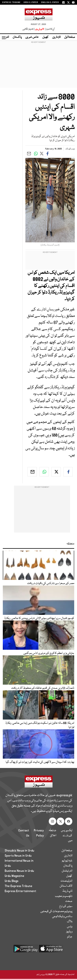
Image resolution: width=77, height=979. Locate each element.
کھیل (45, 37)
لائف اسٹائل (66, 886)
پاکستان (17, 37)
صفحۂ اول (69, 37)
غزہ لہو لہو (67, 860)
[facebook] (68, 471)
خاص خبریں (32, 37)
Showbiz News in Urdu (19, 850)
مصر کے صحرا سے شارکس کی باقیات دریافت (50, 583)
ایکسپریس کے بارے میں (66, 835)
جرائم (69, 937)
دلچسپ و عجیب (63, 896)
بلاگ (69, 921)
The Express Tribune (18, 886)
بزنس (69, 926)
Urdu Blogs (11, 881)
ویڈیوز (69, 931)
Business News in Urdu (19, 871)
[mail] (32, 471)
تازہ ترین (56, 37)
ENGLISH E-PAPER (50, 2)
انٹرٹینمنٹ (66, 881)
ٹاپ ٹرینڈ (67, 891)
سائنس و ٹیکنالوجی (62, 916)
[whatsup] (44, 471)
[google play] (26, 950)
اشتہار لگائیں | (28, 29)
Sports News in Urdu (18, 855)
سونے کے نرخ (65, 906)
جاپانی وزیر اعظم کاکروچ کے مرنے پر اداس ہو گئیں (48, 653)
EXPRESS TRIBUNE (11, 2)
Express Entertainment (20, 891)
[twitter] (56, 471)
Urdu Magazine (14, 876)
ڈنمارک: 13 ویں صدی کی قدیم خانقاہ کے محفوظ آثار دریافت (42, 688)
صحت (68, 901)
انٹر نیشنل (67, 871)
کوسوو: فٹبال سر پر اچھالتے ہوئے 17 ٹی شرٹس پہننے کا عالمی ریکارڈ (39, 618)
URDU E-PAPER (31, 2)
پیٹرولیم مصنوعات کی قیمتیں (56, 911)
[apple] (51, 950)
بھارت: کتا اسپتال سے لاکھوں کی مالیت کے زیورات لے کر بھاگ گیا (40, 762)
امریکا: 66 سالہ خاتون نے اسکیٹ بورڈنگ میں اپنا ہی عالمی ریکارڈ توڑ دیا (39, 725)
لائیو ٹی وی (39, 29)
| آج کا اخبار (49, 29)
